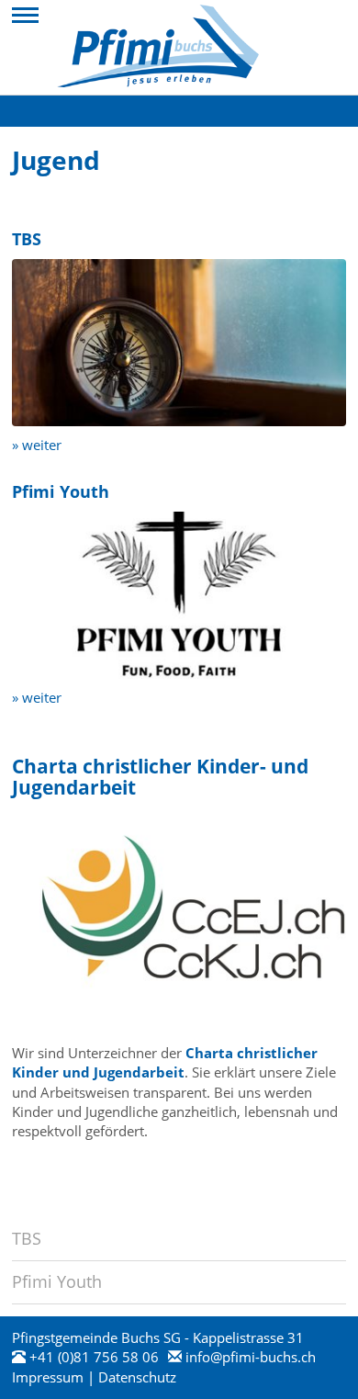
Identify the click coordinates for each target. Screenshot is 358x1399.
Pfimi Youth (57, 1281)
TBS (26, 1238)
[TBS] (179, 341)
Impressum (48, 1377)
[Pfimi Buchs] (158, 46)
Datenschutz (137, 1377)
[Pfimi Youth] (179, 593)
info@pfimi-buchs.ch (250, 1357)
